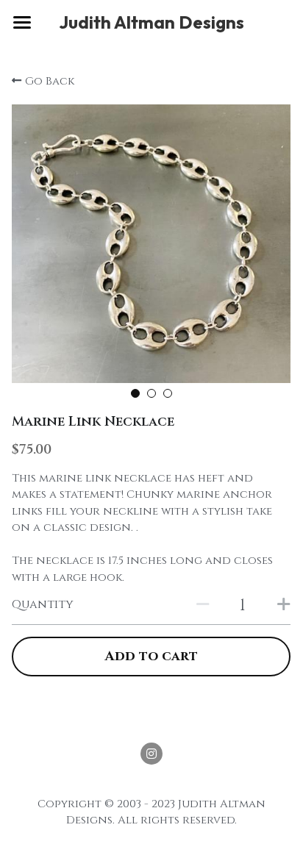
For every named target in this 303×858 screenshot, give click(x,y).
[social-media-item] (151, 754)
